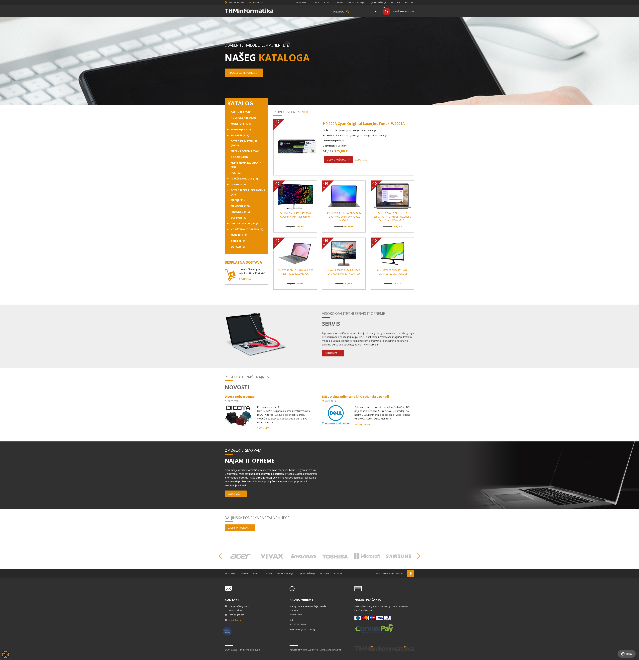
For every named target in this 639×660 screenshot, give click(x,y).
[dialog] (5, 654)
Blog (326, 2)
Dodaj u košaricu (336, 159)
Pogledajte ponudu (243, 72)
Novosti (338, 2)
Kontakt (409, 2)
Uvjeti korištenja (377, 2)
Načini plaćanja (355, 2)
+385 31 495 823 (236, 2)
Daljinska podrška (238, 527)
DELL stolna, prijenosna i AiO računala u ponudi (355, 397)
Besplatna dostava (243, 262)
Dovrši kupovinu (401, 11)
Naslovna (301, 2)
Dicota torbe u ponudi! (240, 397)
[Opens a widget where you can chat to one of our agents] (626, 654)
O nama (315, 2)
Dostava (395, 2)
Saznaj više (245, 278)
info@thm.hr (258, 2)
